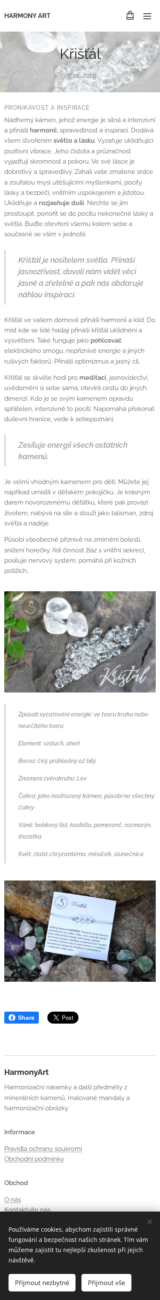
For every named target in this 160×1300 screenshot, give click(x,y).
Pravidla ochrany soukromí (43, 1149)
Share (26, 1017)
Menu (147, 15)
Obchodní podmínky (34, 1159)
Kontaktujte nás (27, 1210)
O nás (12, 1199)
